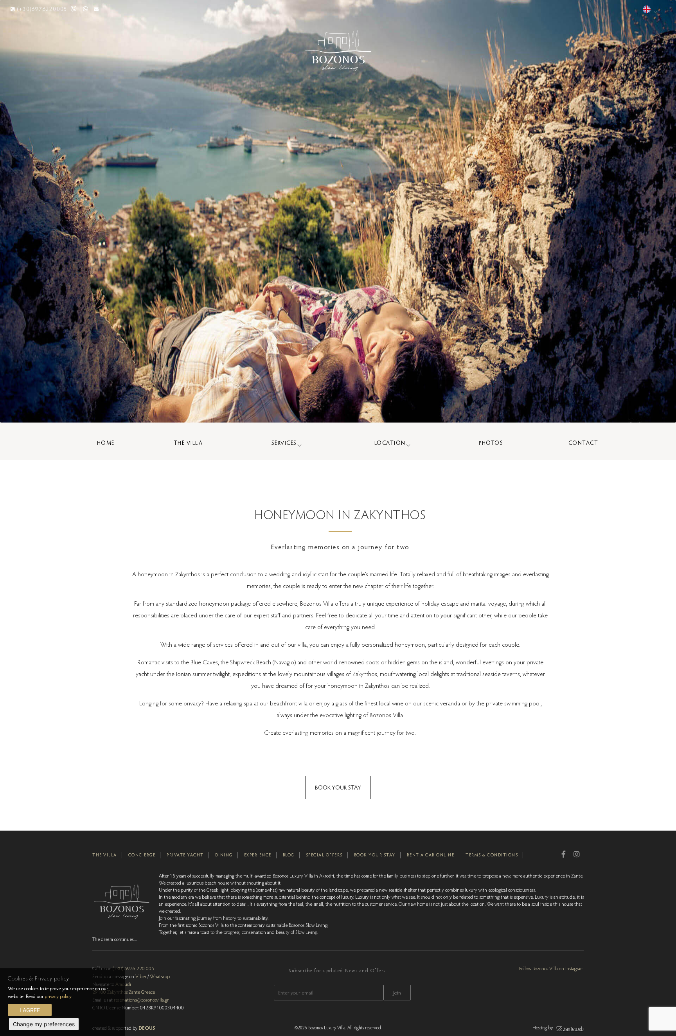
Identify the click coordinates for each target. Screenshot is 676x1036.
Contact (583, 442)
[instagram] (577, 854)
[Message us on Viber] (74, 9)
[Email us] (96, 9)
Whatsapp (160, 976)
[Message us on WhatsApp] (85, 9)
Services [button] (284, 442)
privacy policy (58, 996)
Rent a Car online (431, 855)
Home (106, 442)
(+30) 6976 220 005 (133, 968)
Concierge (142, 855)
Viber (140, 976)
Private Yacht (185, 855)
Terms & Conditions (492, 855)
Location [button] (390, 442)
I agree (30, 1010)
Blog (289, 855)
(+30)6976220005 (42, 9)
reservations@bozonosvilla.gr (141, 999)
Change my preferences (44, 1024)
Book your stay (375, 855)
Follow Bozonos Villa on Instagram (551, 968)
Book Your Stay (338, 787)
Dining (224, 855)
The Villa (188, 442)
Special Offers (324, 855)
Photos (491, 442)
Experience (257, 855)
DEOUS (146, 1027)
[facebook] (563, 854)
